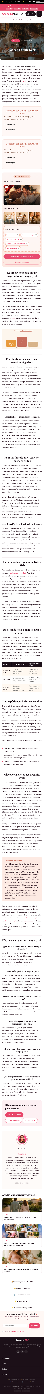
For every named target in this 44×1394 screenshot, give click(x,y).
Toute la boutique (22, 262)
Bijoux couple (30, 1120)
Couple (15, 20)
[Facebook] (26, 1351)
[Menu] (39, 14)
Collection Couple (14, 1115)
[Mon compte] (22, 13)
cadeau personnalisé (18, 573)
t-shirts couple (11, 921)
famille (24, 81)
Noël (13, 318)
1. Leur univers (9, 124)
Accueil (4, 20)
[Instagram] (18, 1351)
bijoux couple (29, 921)
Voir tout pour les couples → (22, 256)
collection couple (31, 918)
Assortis (10, 13)
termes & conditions (18, 1331)
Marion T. (22, 1154)
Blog (10, 20)
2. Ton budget (9, 129)
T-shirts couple (13, 1120)
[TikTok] (22, 1351)
